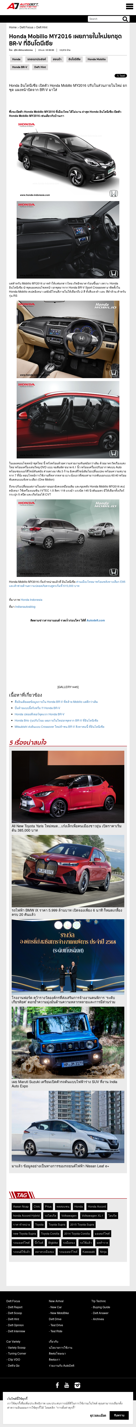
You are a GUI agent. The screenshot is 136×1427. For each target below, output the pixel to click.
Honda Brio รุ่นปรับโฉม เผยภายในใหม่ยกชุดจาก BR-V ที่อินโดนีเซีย (56, 720)
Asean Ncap (21, 1206)
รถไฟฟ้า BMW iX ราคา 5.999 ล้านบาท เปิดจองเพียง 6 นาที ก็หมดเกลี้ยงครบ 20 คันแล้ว (67, 912)
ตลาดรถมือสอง (44, 1252)
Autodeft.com (96, 620)
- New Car (55, 1307)
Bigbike (53, 1243)
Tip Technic (98, 1301)
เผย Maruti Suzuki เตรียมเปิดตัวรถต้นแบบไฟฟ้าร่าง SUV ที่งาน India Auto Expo (64, 1084)
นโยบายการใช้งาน (60, 1347)
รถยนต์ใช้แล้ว (21, 1252)
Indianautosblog (25, 606)
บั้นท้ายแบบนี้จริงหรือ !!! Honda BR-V (37, 708)
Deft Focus (26, 27)
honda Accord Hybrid (26, 1215)
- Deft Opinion (15, 1325)
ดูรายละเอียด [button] (98, 1415)
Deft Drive (55, 1319)
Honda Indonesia (31, 600)
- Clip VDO (13, 1359)
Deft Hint (41, 27)
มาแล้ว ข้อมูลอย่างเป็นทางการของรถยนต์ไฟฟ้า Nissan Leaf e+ (60, 1166)
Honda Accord (97, 1206)
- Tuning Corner (16, 1353)
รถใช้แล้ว (86, 1243)
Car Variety (13, 1341)
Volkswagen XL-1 (92, 1215)
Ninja (103, 1252)
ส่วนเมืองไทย (83, 582)
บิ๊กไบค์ (39, 1243)
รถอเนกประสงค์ (36, 59)
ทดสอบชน (62, 1206)
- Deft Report (14, 1307)
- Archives (97, 1319)
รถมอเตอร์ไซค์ (68, 1252)
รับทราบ (119, 1415)
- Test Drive (56, 1325)
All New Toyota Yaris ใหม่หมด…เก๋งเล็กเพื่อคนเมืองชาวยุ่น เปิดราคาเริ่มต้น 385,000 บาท (66, 828)
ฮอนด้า (57, 59)
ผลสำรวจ (102, 1243)
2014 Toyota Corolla (77, 1233)
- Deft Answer (99, 1313)
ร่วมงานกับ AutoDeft (61, 1365)
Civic (37, 1206)
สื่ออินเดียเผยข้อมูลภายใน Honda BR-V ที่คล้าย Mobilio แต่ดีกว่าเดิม (56, 702)
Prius (48, 1206)
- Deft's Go (12, 1365)
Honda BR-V (19, 67)
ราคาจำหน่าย (21, 1224)
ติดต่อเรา (54, 1359)
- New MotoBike (59, 1313)
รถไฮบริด (50, 1215)
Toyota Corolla (50, 1233)
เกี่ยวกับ (53, 1341)
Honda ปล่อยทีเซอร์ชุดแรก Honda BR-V (39, 714)
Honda (16, 59)
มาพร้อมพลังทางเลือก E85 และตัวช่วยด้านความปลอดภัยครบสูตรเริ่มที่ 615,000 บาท (67, 584)
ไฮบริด (112, 1215)
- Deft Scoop (14, 1313)
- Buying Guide (100, 1307)
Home (13, 27)
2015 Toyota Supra (82, 1224)
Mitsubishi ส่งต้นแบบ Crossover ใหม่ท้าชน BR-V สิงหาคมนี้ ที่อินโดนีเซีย (59, 727)
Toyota (39, 1224)
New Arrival (56, 1301)
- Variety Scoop (16, 1347)
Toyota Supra (57, 1224)
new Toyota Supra (24, 1233)
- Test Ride (55, 1331)
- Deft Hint (12, 1319)
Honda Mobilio (97, 59)
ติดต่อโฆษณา (57, 1353)
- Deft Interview (15, 1331)
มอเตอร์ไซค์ (102, 1233)
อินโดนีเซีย (75, 59)
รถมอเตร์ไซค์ (21, 1243)
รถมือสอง (69, 1243)
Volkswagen (69, 1215)
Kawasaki (89, 1252)
